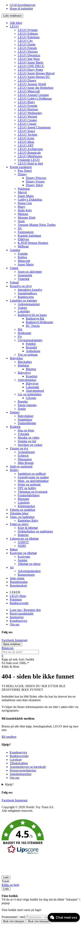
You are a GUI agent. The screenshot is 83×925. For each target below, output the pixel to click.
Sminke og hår (27, 441)
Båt (20, 329)
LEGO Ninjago (28, 51)
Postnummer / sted (14, 917)
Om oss (14, 624)
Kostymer (24, 556)
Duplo (22, 408)
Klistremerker (26, 506)
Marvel (22, 192)
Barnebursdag (19, 582)
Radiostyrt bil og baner (32, 315)
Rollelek (15, 426)
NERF (22, 545)
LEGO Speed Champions (34, 127)
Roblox (22, 257)
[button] (41, 837)
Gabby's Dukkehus (30, 199)
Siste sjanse (17, 578)
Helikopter (24, 333)
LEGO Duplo (26, 44)
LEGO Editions (28, 33)
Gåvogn (31, 398)
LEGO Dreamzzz (29, 55)
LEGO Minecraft (29, 91)
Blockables (25, 362)
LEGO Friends (27, 48)
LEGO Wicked (27, 116)
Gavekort (16, 759)
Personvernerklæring (23, 770)
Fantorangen (26, 232)
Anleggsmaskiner (29, 304)
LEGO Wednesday (30, 113)
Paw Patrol (25, 170)
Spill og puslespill (21, 466)
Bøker (14, 549)
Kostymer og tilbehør (23, 553)
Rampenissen (26, 574)
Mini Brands (26, 463)
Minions (23, 214)
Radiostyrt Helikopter (39, 322)
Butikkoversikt (19, 603)
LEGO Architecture (30, 149)
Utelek (14, 268)
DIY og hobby (27, 488)
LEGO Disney (27, 80)
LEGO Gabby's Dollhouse (35, 98)
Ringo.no (7, 648)
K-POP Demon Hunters (33, 242)
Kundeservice (18, 620)
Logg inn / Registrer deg (25, 610)
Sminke (22, 560)
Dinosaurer (25, 459)
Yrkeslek (23, 434)
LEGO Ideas (26, 141)
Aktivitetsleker (27, 380)
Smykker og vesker (30, 444)
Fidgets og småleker (22, 509)
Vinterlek (23, 279)
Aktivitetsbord (35, 390)
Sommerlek (25, 275)
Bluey (21, 206)
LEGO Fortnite (27, 105)
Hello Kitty (25, 210)
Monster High (26, 217)
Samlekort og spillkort (32, 473)
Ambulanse (33, 351)
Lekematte (32, 387)
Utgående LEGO (29, 160)
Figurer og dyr (19, 448)
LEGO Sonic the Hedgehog (35, 87)
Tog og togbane (28, 354)
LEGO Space (26, 131)
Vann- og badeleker (22, 517)
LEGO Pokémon (28, 37)
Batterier (23, 535)
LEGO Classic (27, 123)
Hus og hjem (26, 430)
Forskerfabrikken (28, 495)
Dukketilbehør (27, 423)
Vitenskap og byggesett (32, 491)
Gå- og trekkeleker (30, 394)
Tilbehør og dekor (29, 564)
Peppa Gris (25, 203)
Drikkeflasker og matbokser (35, 531)
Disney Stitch (34, 185)
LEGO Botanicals (29, 152)
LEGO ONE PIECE (31, 66)
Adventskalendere (29, 571)
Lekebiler (24, 311)
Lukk (6, 877)
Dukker (15, 412)
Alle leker (16, 22)
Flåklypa (23, 239)
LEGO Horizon (28, 109)
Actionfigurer (26, 452)
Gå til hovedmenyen (22, 5)
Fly (20, 336)
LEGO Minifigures (30, 156)
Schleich (23, 455)
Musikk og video (28, 437)
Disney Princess (36, 178)
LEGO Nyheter (28, 30)
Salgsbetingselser (20, 774)
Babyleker (16, 358)
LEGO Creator (27, 120)
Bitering (31, 369)
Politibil (31, 343)
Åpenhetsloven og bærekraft (28, 766)
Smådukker (25, 419)
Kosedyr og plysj (21, 286)
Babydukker (25, 416)
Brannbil (31, 347)
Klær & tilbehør (28, 527)
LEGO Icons (26, 138)
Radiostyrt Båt (35, 318)
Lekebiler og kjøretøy (23, 300)
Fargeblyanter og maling (33, 477)
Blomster (23, 499)
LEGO (14, 26)
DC (20, 228)
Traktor (22, 307)
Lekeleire (24, 502)
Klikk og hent (10, 885)
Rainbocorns (26, 297)
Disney (22, 174)
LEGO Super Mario (30, 62)
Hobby (14, 470)
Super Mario (26, 196)
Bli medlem (9, 736)
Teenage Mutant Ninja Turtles (37, 224)
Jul (11, 567)
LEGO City (25, 40)
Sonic (21, 221)
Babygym (32, 383)
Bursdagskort (18, 585)
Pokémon (24, 188)
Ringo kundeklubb (21, 613)
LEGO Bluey (26, 102)
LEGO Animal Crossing (33, 95)
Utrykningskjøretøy (30, 340)
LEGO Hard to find (30, 163)
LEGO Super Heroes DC (34, 77)
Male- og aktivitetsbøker (33, 481)
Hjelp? (9, 784)
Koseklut (31, 376)
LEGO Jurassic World (32, 84)
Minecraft (24, 261)
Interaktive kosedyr (30, 289)
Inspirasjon (17, 617)
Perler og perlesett (29, 484)
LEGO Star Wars (29, 59)
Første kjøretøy (27, 405)
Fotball (14, 282)
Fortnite (23, 253)
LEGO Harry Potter (30, 69)
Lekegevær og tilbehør (24, 538)
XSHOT (23, 542)
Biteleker (23, 365)
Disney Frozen (35, 181)
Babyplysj (24, 372)
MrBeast (23, 246)
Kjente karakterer (21, 167)
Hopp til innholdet (21, 8)
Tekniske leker (19, 513)
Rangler (23, 401)
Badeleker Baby (28, 520)
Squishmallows (27, 293)
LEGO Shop (18, 596)
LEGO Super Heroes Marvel (36, 73)
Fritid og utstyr (19, 524)
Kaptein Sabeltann (29, 235)
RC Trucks (33, 325)
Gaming (15, 250)
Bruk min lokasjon (13, 921)
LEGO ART (26, 145)
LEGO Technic (27, 134)
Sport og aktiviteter (30, 271)
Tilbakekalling (19, 763)
